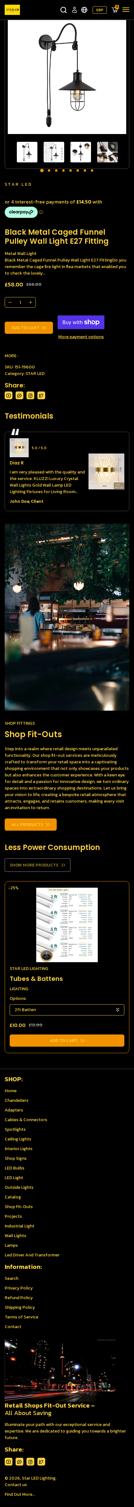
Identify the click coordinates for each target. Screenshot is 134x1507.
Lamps (11, 1245)
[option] (67, 75)
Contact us (16, 1484)
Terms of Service (21, 1317)
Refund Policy (19, 1297)
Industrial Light (19, 1226)
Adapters (14, 1110)
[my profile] (74, 10)
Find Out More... (20, 1494)
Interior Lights (18, 1148)
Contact (13, 1326)
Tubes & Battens (36, 978)
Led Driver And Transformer (32, 1255)
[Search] (63, 10)
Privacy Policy (19, 1288)
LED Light (14, 1177)
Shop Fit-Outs (19, 1206)
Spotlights (15, 1129)
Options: (18, 998)
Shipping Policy (20, 1307)
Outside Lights (19, 1187)
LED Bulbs (14, 1168)
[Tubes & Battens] (67, 925)
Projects (13, 1216)
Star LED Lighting (38, 1478)
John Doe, (20, 501)
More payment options (81, 337)
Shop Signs (15, 1158)
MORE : (11, 356)
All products (27, 824)
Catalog (13, 1197)
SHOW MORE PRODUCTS (34, 865)
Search (11, 1278)
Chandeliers (16, 1100)
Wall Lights (15, 1235)
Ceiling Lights (18, 1139)
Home (11, 1090)
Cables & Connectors (26, 1119)
